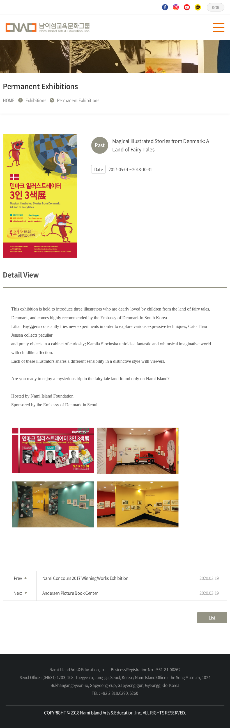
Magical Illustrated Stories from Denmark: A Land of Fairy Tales (160, 145)
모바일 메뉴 (218, 27)
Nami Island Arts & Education (48, 27)
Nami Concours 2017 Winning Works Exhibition (130, 578)
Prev (20, 578)
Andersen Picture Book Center (130, 593)
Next (20, 593)
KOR (215, 7)
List (212, 618)
